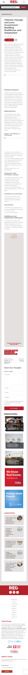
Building (14, 350)
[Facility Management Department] (14, 288)
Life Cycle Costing (21, 360)
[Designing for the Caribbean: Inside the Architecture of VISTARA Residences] (14, 458)
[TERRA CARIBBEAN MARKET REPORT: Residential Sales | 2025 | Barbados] (19, 553)
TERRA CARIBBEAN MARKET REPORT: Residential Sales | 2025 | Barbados (11, 555)
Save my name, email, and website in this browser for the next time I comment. (14, 403)
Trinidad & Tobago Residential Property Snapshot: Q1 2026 (13, 445)
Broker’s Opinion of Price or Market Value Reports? (8, 361)
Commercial (6, 14)
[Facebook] (10, 592)
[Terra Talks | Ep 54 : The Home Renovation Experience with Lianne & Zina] (19, 518)
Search (23, 7)
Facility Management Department (14, 344)
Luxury (9, 457)
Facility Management (11, 353)
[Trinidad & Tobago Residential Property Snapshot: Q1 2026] (14, 441)
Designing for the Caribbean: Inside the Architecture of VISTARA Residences (13, 461)
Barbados (7, 350)
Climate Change (9, 352)
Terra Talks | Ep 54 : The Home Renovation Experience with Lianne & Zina (12, 426)
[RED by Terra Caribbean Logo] (14, 2)
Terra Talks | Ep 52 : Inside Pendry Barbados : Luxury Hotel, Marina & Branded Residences (11, 567)
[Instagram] (17, 592)
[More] (16, 40)
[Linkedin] (14, 592)
